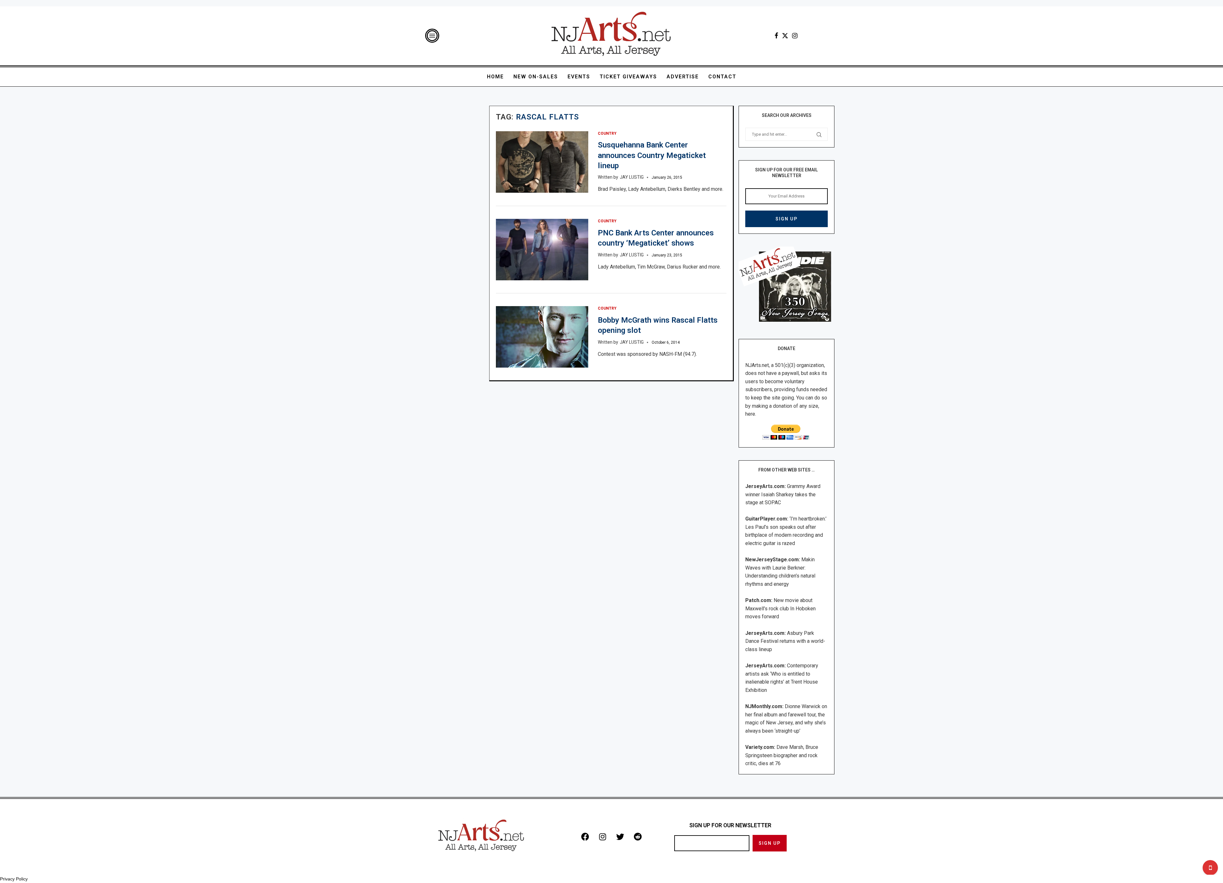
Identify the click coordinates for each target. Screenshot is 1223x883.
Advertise (683, 77)
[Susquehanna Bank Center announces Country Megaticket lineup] (542, 162)
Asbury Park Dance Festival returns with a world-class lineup (785, 641)
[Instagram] (795, 35)
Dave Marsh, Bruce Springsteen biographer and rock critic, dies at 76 (781, 755)
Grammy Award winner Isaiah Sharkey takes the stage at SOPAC (782, 494)
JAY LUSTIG (632, 177)
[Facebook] (776, 35)
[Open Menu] (432, 36)
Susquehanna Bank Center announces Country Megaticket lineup (652, 155)
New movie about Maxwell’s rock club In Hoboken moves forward (780, 608)
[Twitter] (785, 35)
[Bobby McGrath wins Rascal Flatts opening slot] (542, 337)
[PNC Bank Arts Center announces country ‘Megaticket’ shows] (542, 249)
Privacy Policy (14, 878)
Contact (722, 77)
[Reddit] (638, 837)
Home (495, 77)
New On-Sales (535, 77)
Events (579, 77)
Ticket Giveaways (628, 77)
